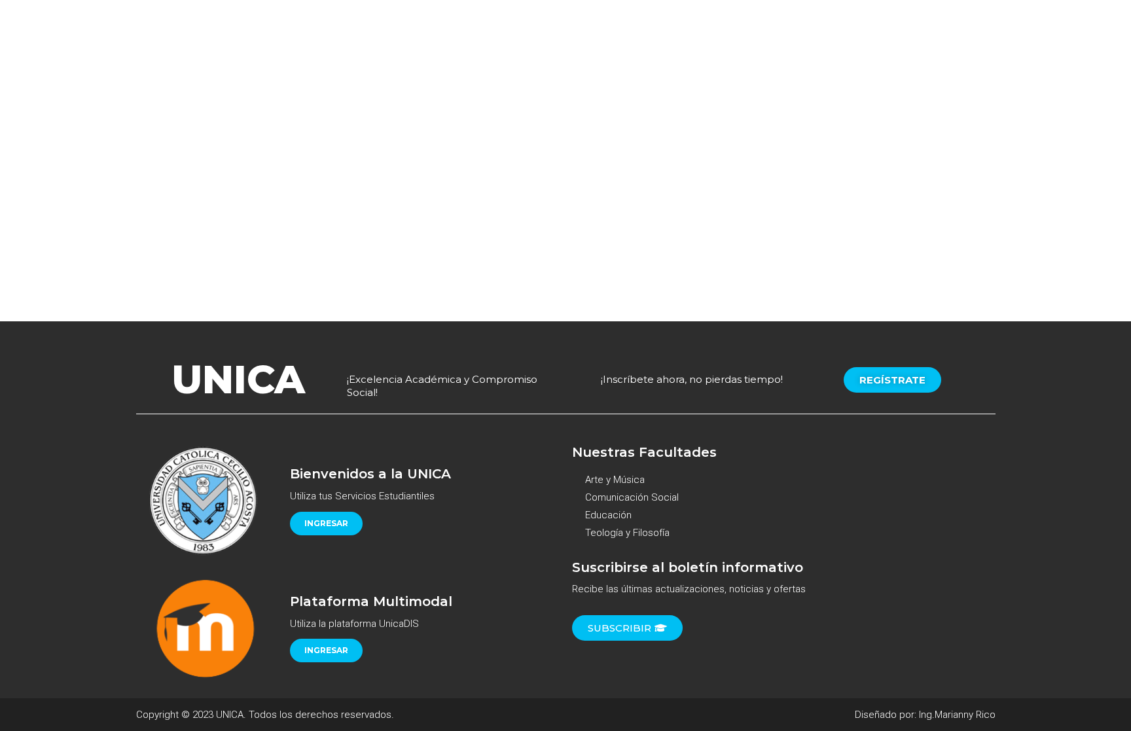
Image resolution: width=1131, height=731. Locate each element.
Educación (608, 515)
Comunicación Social (632, 497)
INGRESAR (326, 523)
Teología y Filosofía (627, 533)
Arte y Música (615, 480)
